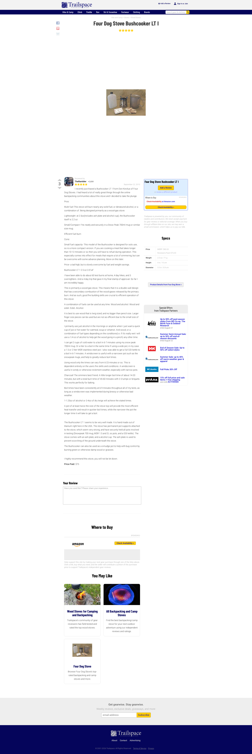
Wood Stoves (136, 18)
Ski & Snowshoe (110, 12)
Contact (123, 740)
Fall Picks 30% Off (168, 369)
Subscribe (143, 715)
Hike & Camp (67, 12)
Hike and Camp (116, 18)
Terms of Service (139, 748)
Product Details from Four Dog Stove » (166, 284)
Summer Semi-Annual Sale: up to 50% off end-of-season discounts (173, 336)
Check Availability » (166, 207)
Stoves (126, 18)
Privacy (151, 748)
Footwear (125, 12)
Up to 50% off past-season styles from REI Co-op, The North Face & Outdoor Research (172, 322)
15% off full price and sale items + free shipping (172, 378)
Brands (147, 12)
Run (97, 12)
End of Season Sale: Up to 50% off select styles (172, 348)
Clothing (136, 12)
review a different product (166, 192)
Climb (80, 12)
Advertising (135, 740)
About (114, 740)
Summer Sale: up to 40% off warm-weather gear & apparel (172, 359)
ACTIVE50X (173, 382)
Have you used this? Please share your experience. (86, 488)
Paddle (89, 12)
